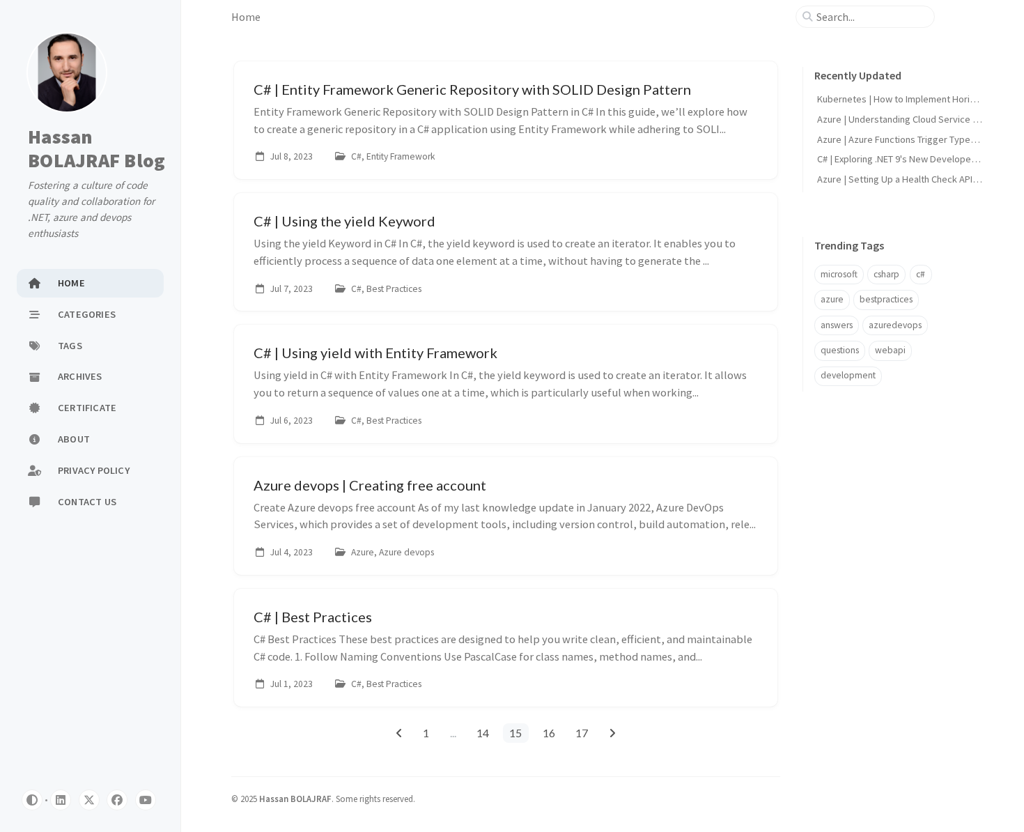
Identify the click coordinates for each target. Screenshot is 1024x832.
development (848, 375)
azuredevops (895, 325)
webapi (890, 350)
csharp (886, 274)
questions (840, 350)
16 (549, 732)
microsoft (839, 274)
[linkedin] (60, 800)
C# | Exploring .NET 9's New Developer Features (915, 159)
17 (581, 732)
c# (920, 274)
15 (515, 732)
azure (832, 299)
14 (482, 732)
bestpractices (886, 299)
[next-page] (612, 733)
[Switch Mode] (32, 800)
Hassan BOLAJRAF (295, 798)
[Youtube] (145, 800)
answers (837, 325)
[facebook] (117, 800)
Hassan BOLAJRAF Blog (96, 148)
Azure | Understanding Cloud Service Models (910, 119)
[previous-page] (399, 733)
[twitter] (89, 800)
